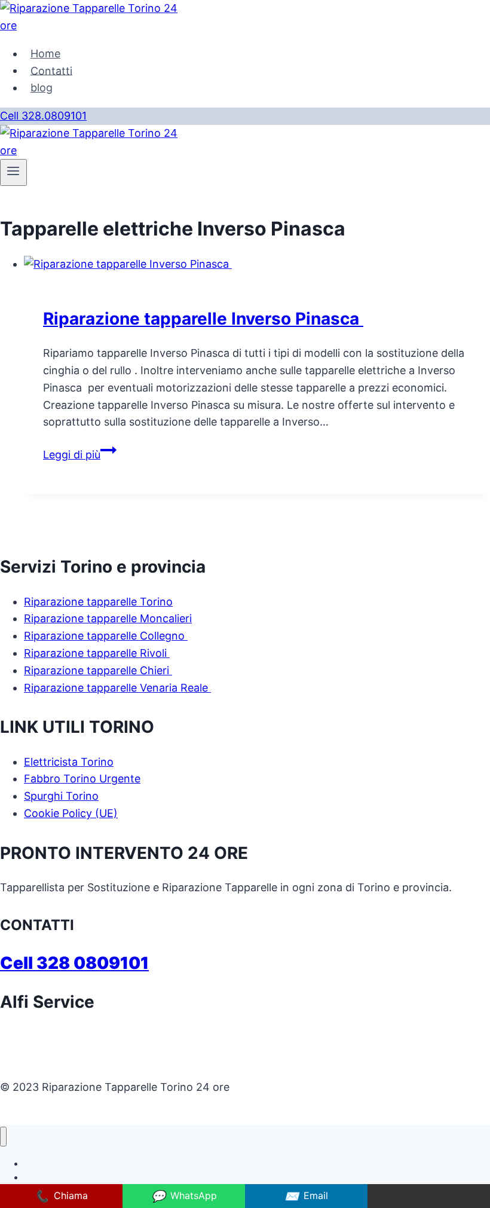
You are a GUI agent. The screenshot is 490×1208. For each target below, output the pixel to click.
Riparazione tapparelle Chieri (98, 670)
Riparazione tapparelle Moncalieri (108, 618)
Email (306, 1196)
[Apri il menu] (13, 172)
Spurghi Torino (61, 796)
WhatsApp (184, 1196)
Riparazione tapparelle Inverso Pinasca (203, 318)
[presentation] (257, 264)
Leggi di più (80, 454)
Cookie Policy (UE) (71, 813)
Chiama (61, 1196)
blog (41, 87)
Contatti (51, 70)
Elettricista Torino (69, 762)
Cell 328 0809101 (74, 963)
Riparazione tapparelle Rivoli (97, 653)
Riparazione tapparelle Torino (98, 601)
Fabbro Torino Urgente (82, 778)
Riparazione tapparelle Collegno (106, 635)
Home (45, 53)
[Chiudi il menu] (3, 1136)
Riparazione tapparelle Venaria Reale (117, 687)
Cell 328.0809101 (43, 115)
